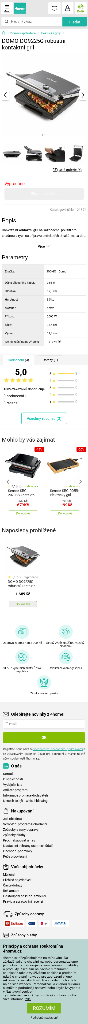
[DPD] (44, 923)
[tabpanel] (44, 95)
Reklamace (11, 891)
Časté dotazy (12, 885)
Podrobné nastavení (44, 1017)
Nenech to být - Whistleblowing (25, 801)
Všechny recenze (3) (44, 418)
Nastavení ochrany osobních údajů (28, 846)
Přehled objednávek (17, 880)
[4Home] (5, 33)
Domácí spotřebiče (23, 33)
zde (28, 999)
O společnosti (13, 779)
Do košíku (23, 513)
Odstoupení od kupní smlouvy (24, 896)
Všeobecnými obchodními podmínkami (58, 749)
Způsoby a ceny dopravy (20, 829)
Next (80, 482)
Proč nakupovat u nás (19, 840)
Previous (8, 482)
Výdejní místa (13, 784)
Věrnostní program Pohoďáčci (25, 824)
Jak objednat (12, 819)
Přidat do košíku (44, 193)
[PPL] (60, 923)
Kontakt (9, 774)
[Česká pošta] (32, 923)
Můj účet (9, 874)
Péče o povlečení (15, 856)
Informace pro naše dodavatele (25, 795)
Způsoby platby (14, 835)
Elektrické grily (51, 33)
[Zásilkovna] (14, 923)
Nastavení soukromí (20, 991)
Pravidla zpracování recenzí (23, 901)
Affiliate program (15, 790)
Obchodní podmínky (17, 851)
